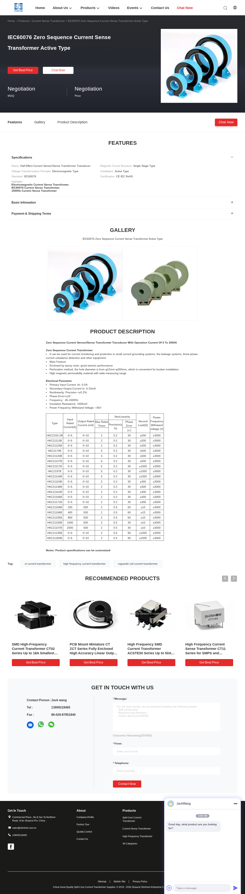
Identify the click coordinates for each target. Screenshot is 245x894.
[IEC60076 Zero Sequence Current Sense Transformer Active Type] (199, 65)
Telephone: (121, 763)
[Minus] (235, 803)
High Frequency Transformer (137, 836)
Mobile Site (119, 881)
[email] (30, 724)
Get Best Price (23, 70)
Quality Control (84, 831)
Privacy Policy (140, 881)
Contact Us (82, 839)
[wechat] (51, 724)
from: (118, 743)
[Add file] (169, 888)
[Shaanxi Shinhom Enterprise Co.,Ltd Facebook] (11, 847)
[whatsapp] (41, 724)
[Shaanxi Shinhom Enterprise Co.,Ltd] (19, 7)
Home (11, 20)
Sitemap (102, 881)
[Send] (235, 888)
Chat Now (58, 70)
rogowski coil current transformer (138, 563)
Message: (120, 698)
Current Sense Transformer (48, 20)
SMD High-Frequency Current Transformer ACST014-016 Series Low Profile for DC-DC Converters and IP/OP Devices (209, 653)
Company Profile (85, 817)
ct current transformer (38, 563)
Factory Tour (83, 824)
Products (23, 20)
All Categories (129, 843)
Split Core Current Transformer (131, 819)
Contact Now (127, 783)
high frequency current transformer (84, 563)
